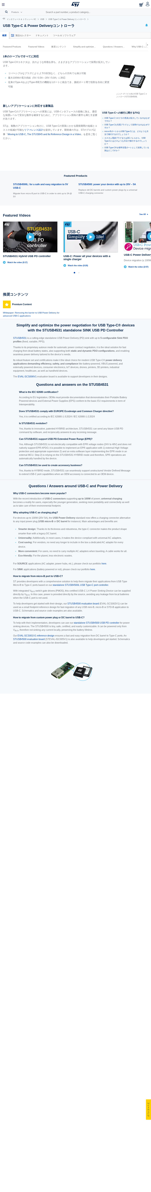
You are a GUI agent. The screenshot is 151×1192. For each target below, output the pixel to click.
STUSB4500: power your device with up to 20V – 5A (107, 184)
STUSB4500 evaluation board (83, 603)
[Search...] (6, 12)
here (104, 563)
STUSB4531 (20, 338)
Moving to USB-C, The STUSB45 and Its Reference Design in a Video (44, 134)
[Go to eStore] (141, 4)
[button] (3, 4)
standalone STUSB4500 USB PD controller (96, 623)
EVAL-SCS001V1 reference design (36, 635)
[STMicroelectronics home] (75, 4)
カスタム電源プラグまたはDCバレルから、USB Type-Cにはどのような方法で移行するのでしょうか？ (125, 141)
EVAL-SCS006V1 (27, 376)
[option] (13, 46)
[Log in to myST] (148, 4)
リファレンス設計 (33, 130)
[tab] (4, 35)
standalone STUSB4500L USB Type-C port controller (80, 585)
